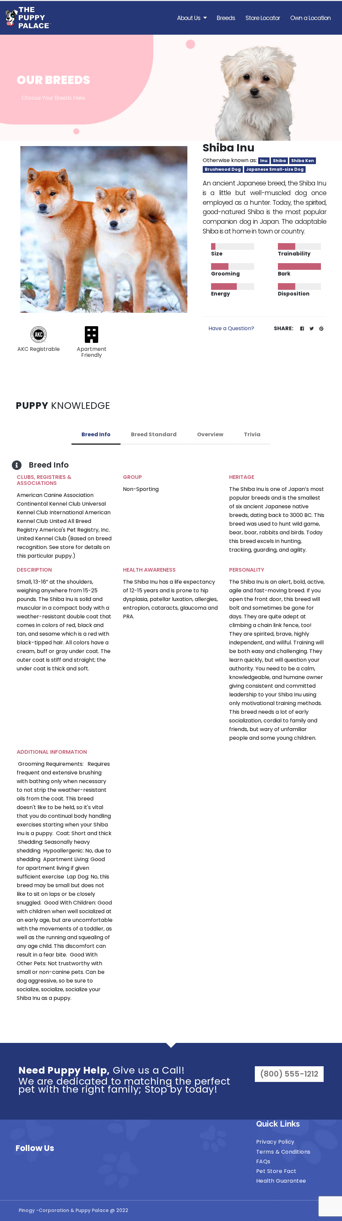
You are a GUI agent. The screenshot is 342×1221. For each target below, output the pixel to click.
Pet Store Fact (276, 1171)
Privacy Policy (275, 1142)
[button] (302, 329)
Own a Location (310, 18)
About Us (188, 18)
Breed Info (96, 434)
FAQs (263, 1161)
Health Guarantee (281, 1181)
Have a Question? (231, 328)
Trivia (252, 434)
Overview (210, 434)
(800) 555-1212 (289, 1074)
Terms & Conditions (283, 1152)
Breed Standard (154, 434)
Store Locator (262, 18)
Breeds (226, 18)
